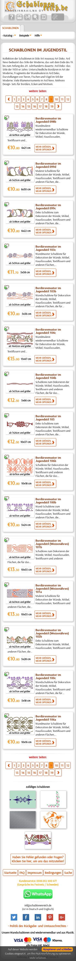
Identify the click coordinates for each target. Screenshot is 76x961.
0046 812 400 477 (46, 881)
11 (62, 99)
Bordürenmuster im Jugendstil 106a (48, 718)
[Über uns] (11, 19)
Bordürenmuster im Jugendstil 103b (48, 289)
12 (67, 99)
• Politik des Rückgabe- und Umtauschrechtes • (38, 926)
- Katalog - (8, 35)
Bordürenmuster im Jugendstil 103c (48, 248)
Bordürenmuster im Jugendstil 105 (48, 418)
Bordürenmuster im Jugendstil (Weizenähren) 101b (52, 544)
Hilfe (37, 35)
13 (17, 106)
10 (56, 99)
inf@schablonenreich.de (38, 905)
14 (22, 106)
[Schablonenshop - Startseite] (36, 11)
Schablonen (10, 28)
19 (51, 106)
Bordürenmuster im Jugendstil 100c (48, 676)
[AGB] (27, 19)
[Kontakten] (19, 19)
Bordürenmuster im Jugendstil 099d (48, 165)
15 (28, 106)
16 (34, 106)
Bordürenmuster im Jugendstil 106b (48, 459)
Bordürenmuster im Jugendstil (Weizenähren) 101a (52, 588)
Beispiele (24, 35)
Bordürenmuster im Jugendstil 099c (48, 206)
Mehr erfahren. (38, 958)
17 (40, 106)
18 (46, 106)
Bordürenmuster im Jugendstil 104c (48, 331)
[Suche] (35, 19)
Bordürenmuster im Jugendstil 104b (48, 376)
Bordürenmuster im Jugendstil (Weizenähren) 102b (52, 633)
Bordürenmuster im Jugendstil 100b (48, 501)
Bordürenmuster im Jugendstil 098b (48, 120)
